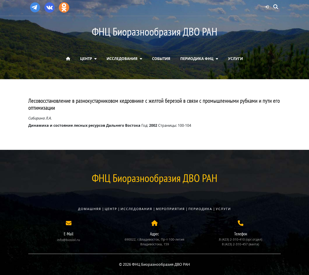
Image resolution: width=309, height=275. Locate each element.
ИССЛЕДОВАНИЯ (122, 58)
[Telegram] (35, 5)
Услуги (223, 209)
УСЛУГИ (235, 58)
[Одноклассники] (64, 6)
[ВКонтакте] (49, 6)
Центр (111, 209)
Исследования (136, 209)
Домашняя (89, 209)
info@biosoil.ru (68, 240)
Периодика (200, 209)
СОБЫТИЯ (161, 58)
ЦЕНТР (86, 58)
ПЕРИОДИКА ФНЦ (197, 58)
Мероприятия (170, 209)
